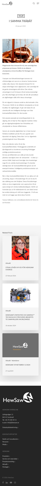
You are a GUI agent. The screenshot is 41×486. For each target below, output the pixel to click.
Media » (4, 444)
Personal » (5, 442)
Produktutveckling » (8, 461)
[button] (38, 3)
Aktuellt (21, 16)
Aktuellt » (5, 464)
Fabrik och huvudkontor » (10, 439)
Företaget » (6, 467)
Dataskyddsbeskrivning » (10, 427)
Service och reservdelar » (10, 459)
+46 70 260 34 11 (11, 420)
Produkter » (6, 456)
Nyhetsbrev (15, 360)
